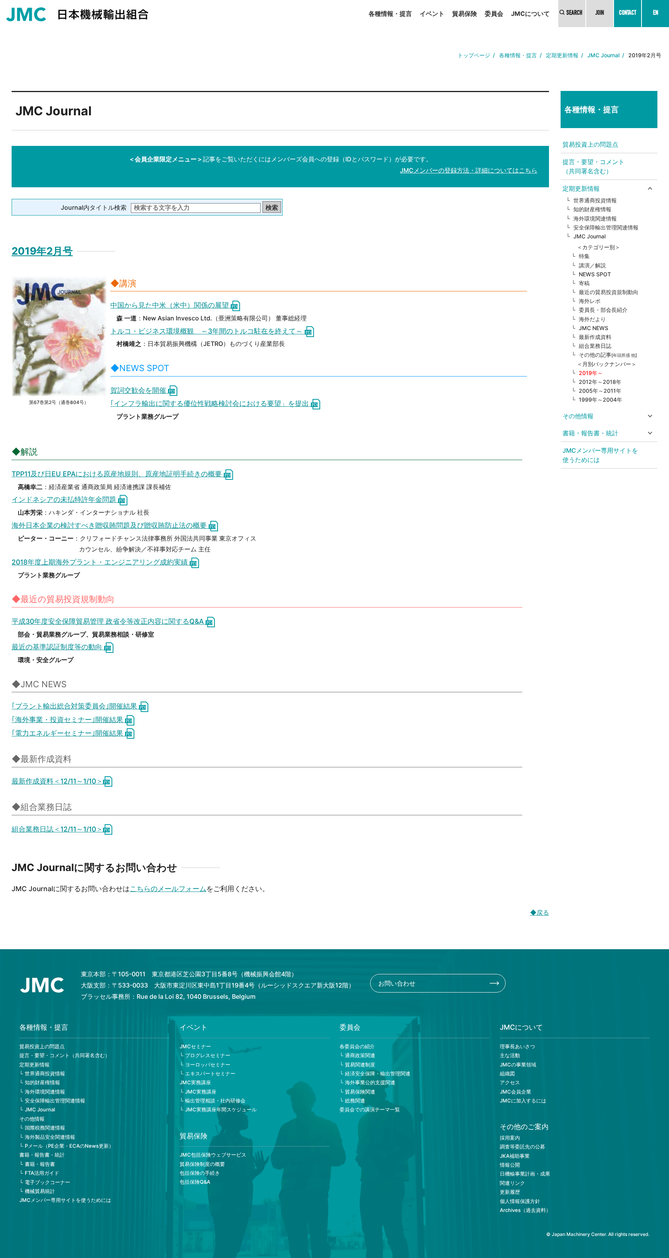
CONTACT (627, 13)
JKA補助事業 (515, 1156)
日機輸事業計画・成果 (525, 1174)
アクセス (510, 1082)
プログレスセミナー (207, 1055)
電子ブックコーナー (47, 1182)
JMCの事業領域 (518, 1064)
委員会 (494, 13)
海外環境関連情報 (595, 218)
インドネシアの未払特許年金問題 (65, 499)
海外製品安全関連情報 (50, 1137)
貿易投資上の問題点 (590, 144)
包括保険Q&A (195, 1182)
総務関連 (355, 1100)
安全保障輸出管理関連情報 (605, 227)
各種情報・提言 (390, 13)
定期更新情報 (562, 55)
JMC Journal (603, 55)
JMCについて (530, 13)
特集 (584, 256)
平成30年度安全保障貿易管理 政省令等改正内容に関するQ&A (109, 621)
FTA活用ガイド (42, 1173)
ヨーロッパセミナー (207, 1064)
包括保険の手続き (200, 1173)
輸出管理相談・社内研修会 (215, 1100)
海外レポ (589, 301)
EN (655, 13)
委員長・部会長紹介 (603, 309)
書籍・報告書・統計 (42, 1155)
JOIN (599, 13)
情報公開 (510, 1165)
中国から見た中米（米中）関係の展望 (170, 305)
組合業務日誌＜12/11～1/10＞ (57, 829)
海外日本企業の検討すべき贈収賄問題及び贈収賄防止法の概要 (110, 525)
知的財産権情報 (592, 209)
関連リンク (512, 1183)
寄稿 (584, 283)
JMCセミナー (195, 1046)
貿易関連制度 (360, 1064)
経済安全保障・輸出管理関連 (377, 1073)
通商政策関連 (360, 1055)
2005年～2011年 (600, 390)
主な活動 (510, 1055)
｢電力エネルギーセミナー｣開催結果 (68, 733)
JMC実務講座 (195, 1082)
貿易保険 (464, 13)
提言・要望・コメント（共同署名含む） (593, 166)
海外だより (592, 319)
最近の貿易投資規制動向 (608, 292)
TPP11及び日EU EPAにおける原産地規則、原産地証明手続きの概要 (118, 474)
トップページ (474, 55)
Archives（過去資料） (525, 1210)
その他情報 (32, 1119)
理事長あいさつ (517, 1046)
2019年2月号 (42, 251)
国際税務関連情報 (45, 1127)
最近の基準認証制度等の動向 (58, 647)
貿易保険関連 (360, 1092)
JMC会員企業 (515, 1092)
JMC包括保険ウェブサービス (213, 1155)
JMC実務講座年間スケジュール (221, 1109)
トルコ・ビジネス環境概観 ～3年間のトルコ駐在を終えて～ (207, 331)
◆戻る (539, 912)
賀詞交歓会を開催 (139, 390)
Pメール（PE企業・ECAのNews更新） (69, 1146)
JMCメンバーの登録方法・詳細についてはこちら (468, 170)
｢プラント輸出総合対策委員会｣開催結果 (75, 706)
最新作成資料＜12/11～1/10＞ (57, 781)
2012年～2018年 (600, 381)
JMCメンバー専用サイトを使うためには (600, 455)
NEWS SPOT (595, 274)
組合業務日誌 (595, 345)
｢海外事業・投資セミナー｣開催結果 (68, 719)
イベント (432, 13)
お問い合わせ (396, 983)
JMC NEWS (593, 328)
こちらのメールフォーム (168, 889)
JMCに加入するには (523, 1100)
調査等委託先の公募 (522, 1146)
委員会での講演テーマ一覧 (370, 1109)
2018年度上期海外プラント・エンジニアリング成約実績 (101, 562)
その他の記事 (608, 354)
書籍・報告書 (40, 1164)
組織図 (507, 1073)
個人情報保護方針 (520, 1201)
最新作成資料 (595, 337)
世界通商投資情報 (595, 200)
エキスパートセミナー (210, 1073)
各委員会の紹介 (357, 1046)
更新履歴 (510, 1192)
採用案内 (510, 1138)
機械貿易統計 (40, 1191)
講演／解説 (592, 265)
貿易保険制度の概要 (202, 1164)
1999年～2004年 (600, 399)
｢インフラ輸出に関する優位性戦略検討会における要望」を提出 (210, 403)
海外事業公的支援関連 (370, 1082)
